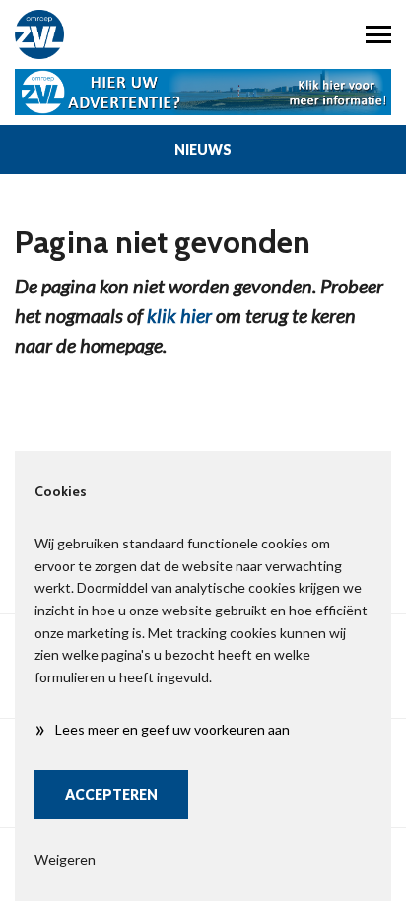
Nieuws (203, 149)
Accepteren (111, 794)
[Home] (101, 34)
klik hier (179, 315)
